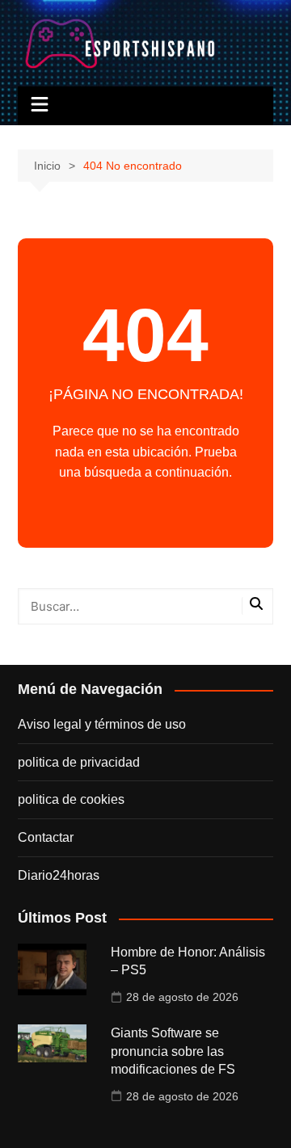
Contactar (46, 837)
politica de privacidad (79, 762)
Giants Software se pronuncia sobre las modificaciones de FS (173, 1051)
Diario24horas (58, 875)
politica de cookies (71, 799)
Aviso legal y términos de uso (102, 724)
